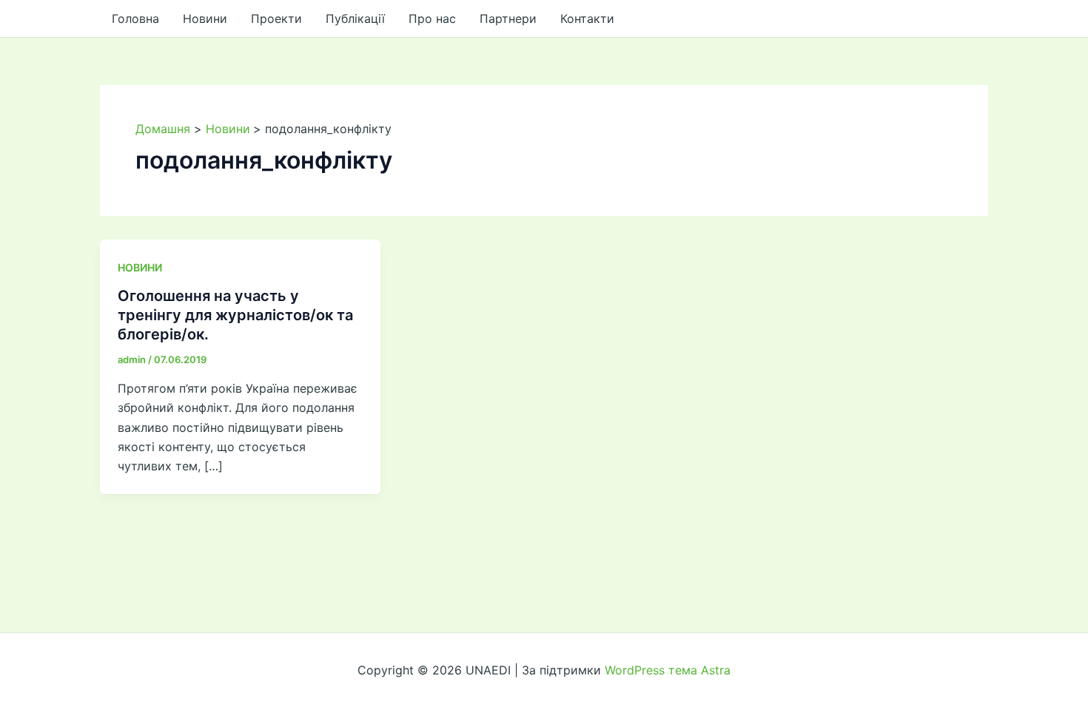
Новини (205, 18)
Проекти (276, 18)
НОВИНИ (140, 267)
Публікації (355, 18)
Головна (135, 18)
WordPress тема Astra (668, 670)
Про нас (432, 18)
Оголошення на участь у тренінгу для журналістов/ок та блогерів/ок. (235, 315)
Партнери (508, 18)
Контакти (587, 18)
